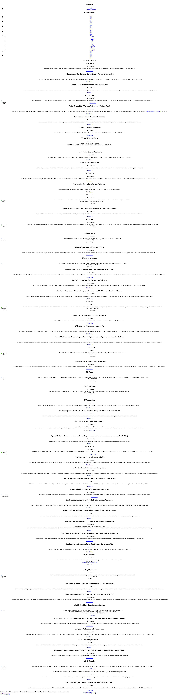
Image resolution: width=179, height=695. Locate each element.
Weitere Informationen (5, 694)
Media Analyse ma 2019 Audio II (154, 111)
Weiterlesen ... (89, 71)
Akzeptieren (2, 693)
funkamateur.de (92, 430)
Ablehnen (8, 693)
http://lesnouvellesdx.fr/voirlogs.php (89, 562)
